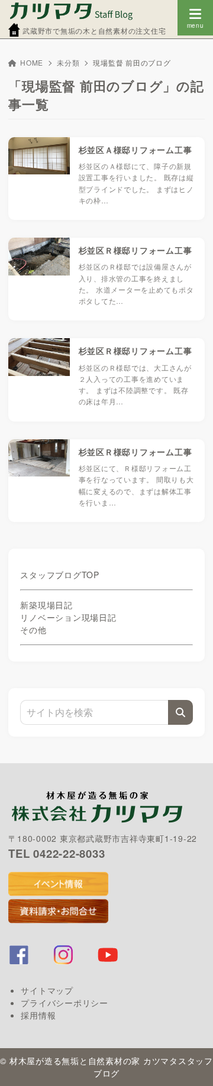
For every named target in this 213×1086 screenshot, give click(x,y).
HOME (31, 62)
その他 (33, 630)
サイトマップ (47, 990)
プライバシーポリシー (64, 1003)
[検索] (180, 712)
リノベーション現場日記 (68, 617)
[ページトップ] (189, 1062)
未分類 (68, 62)
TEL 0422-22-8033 (56, 853)
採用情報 (38, 1015)
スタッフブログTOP (59, 575)
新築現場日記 (46, 605)
